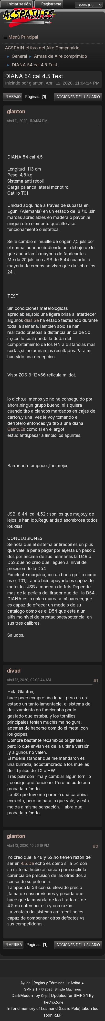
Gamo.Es (16, 429)
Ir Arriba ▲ (76, 983)
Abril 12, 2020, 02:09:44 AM (29, 680)
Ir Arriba (13, 944)
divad (14, 671)
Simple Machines (67, 989)
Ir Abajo (12, 96)
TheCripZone (52, 1002)
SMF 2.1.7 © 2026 (38, 989)
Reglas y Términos (49, 983)
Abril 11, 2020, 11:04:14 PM (27, 121)
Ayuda (26, 983)
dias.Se (31, 320)
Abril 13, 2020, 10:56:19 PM (28, 845)
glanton (16, 111)
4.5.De (27, 863)
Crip (44, 995)
